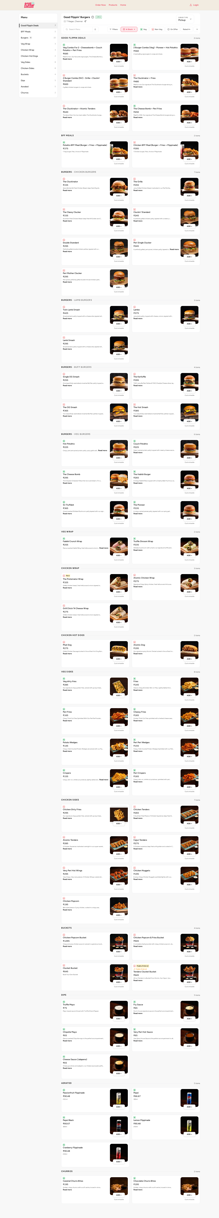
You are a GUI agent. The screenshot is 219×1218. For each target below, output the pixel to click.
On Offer (174, 29)
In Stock (130, 29)
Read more (67, 59)
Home (123, 5)
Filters (115, 29)
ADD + (119, 62)
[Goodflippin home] (55, 5)
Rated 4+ (187, 29)
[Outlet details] (92, 17)
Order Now (100, 5)
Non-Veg (158, 29)
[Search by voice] (94, 29)
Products (113, 5)
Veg (145, 29)
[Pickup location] (85, 21)
